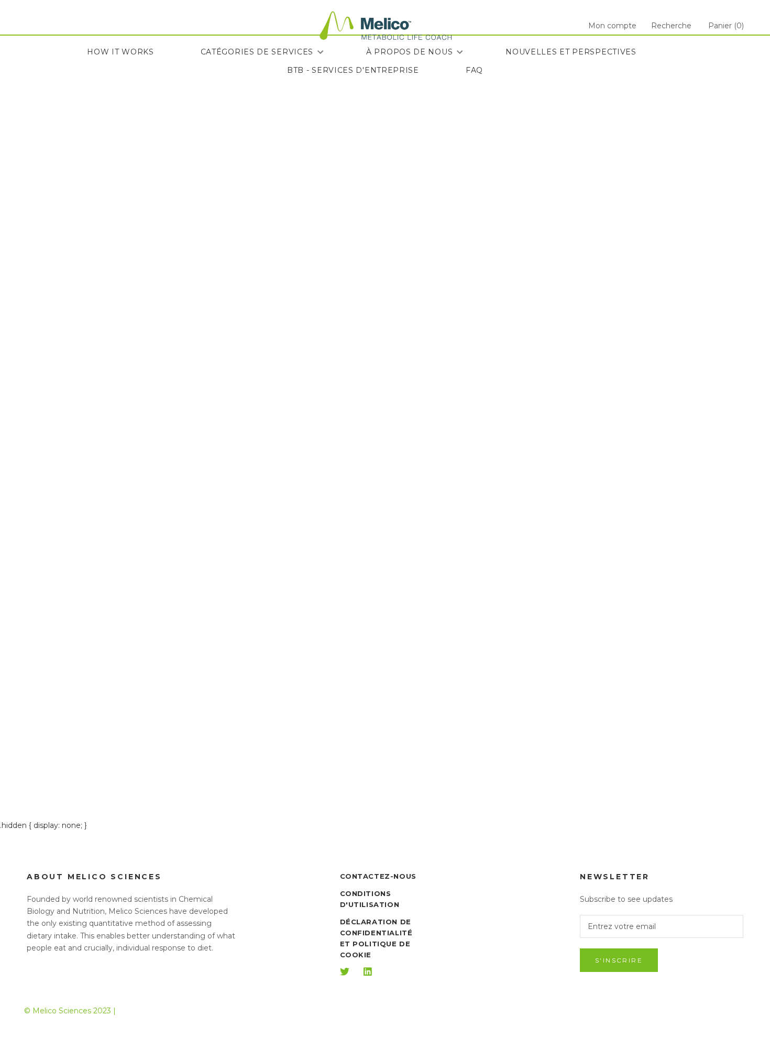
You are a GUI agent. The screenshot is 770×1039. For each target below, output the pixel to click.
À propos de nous (409, 52)
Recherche (671, 25)
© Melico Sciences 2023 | (70, 1010)
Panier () (726, 25)
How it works (120, 52)
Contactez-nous (378, 876)
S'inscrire (619, 960)
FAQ (474, 70)
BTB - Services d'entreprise (353, 70)
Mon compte (612, 25)
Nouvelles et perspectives (570, 52)
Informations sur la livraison (483, 349)
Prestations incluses (460, 301)
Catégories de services (257, 52)
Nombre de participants (462, 184)
